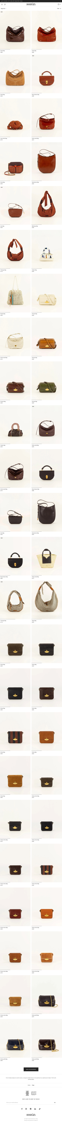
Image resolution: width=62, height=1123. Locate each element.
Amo (2, 226)
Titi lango (3, 270)
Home (29, 1085)
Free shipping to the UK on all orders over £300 (13, 1)
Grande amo (35, 182)
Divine (2, 182)
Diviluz (2, 664)
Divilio (2, 50)
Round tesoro (35, 94)
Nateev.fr (36, 1120)
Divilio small (35, 138)
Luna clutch (3, 138)
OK (55, 1102)
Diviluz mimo (35, 796)
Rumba (2, 313)
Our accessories (31, 1069)
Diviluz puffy (35, 1015)
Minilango (35, 226)
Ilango (34, 620)
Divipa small (35, 576)
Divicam (34, 313)
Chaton (34, 270)
